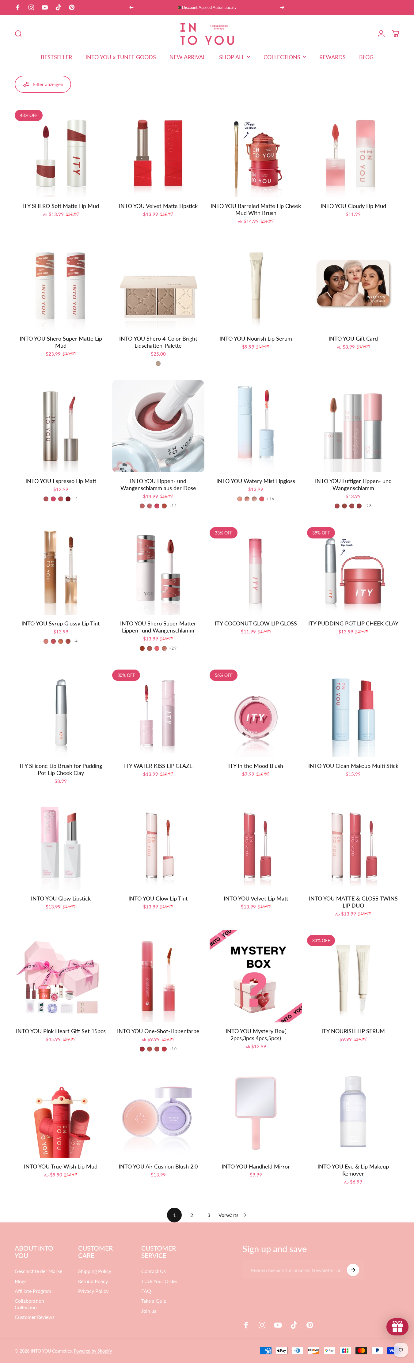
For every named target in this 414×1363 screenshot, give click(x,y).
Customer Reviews (35, 1317)
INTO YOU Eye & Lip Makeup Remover (353, 1170)
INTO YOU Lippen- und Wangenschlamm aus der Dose (158, 484)
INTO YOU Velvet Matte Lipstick (158, 205)
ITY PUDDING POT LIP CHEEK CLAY (353, 623)
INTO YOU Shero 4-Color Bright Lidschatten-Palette (158, 342)
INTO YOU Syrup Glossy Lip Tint (60, 623)
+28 (368, 506)
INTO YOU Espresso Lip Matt (60, 481)
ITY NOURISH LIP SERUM (353, 1031)
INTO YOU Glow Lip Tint (158, 898)
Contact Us (153, 1271)
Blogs (20, 1281)
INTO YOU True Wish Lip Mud (60, 1166)
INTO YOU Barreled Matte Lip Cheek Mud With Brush (256, 209)
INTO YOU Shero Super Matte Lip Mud (61, 342)
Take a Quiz (153, 1301)
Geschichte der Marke (38, 1271)
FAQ (146, 1291)
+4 (75, 499)
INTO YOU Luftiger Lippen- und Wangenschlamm (353, 484)
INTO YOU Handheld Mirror (256, 1166)
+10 (173, 1049)
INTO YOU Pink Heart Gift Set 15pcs (61, 1031)
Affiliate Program (33, 1291)
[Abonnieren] (353, 1270)
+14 (173, 506)
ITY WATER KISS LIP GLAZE (158, 765)
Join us (148, 1311)
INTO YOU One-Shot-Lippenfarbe (158, 1031)
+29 (173, 648)
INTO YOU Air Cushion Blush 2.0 (158, 1166)
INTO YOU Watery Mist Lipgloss (255, 481)
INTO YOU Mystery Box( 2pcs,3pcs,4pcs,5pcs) (256, 1034)
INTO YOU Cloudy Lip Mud (353, 205)
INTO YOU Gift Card (353, 338)
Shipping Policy (94, 1271)
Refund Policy (93, 1281)
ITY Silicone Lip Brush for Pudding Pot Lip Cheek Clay (61, 769)
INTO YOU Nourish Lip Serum (255, 338)
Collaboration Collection (29, 1304)
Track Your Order (159, 1281)
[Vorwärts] (282, 7)
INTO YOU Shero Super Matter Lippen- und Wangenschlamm (158, 627)
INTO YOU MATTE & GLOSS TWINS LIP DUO (353, 902)
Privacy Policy (93, 1291)
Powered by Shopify (93, 1350)
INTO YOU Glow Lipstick (61, 898)
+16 (270, 499)
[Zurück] (131, 7)
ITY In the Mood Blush (255, 765)
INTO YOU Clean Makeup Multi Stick (353, 765)
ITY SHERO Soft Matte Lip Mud (60, 205)
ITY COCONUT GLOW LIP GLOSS (256, 623)
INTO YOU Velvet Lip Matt (256, 898)
